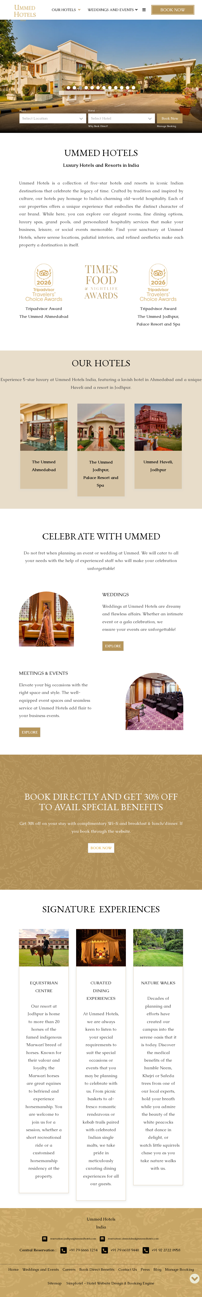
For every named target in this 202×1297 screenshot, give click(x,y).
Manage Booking (166, 126)
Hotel (91, 110)
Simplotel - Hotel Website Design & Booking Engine (110, 1283)
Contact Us (127, 1269)
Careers (69, 1269)
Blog (157, 1269)
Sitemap (55, 1283)
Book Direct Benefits (97, 1269)
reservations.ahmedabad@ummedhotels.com (133, 1238)
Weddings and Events (111, 9)
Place (22, 110)
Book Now (172, 10)
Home (13, 1269)
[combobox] (52, 118)
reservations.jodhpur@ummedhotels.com (73, 1238)
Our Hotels (64, 9)
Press (145, 1269)
